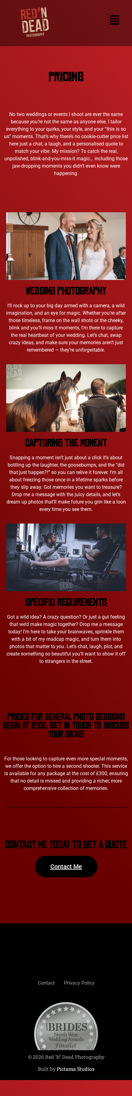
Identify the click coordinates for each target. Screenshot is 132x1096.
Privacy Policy (79, 983)
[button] (96, 20)
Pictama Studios (76, 1069)
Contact (46, 983)
